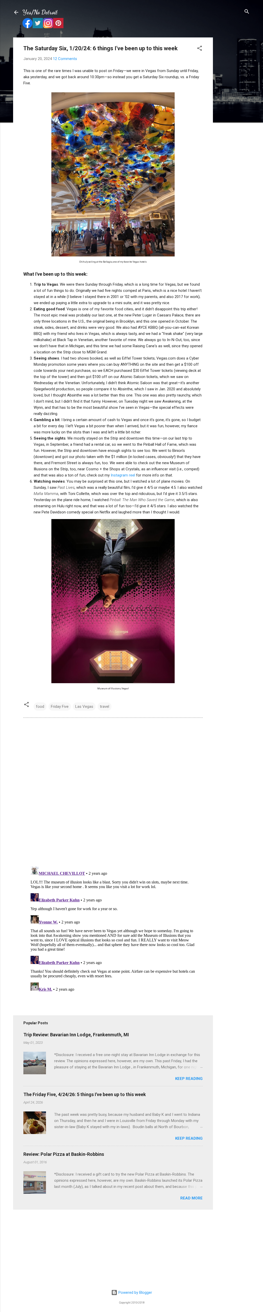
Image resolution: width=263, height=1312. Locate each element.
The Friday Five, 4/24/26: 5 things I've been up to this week (84, 1094)
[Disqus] (113, 792)
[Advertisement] (233, 114)
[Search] (247, 12)
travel (104, 706)
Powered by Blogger (134, 1292)
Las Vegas (84, 706)
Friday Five (60, 706)
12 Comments (65, 58)
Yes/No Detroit (40, 12)
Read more (191, 1198)
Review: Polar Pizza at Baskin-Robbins (63, 1154)
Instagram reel (123, 475)
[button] (199, 48)
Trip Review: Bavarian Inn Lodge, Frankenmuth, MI (76, 1034)
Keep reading (189, 1078)
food (40, 706)
